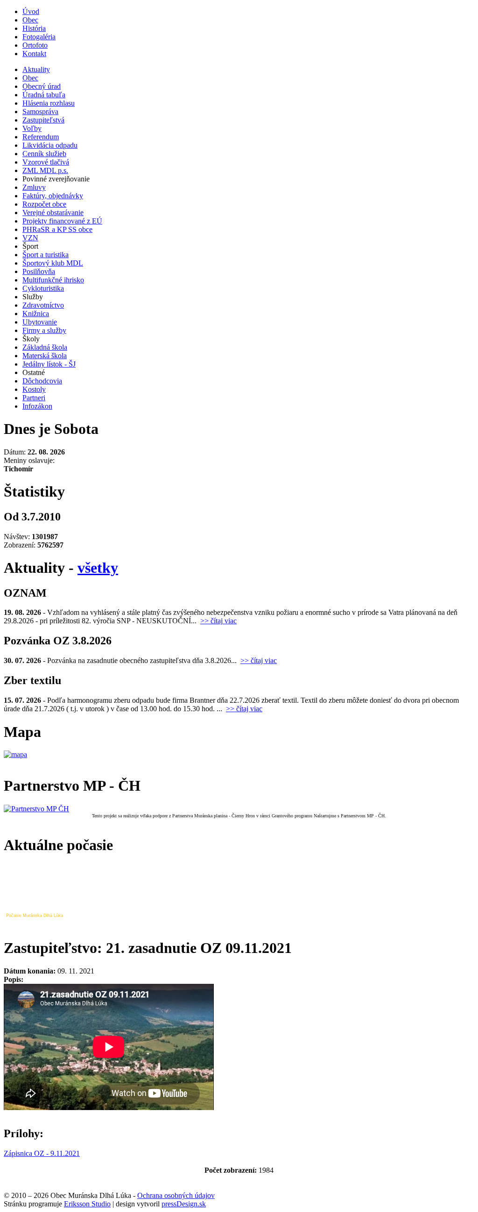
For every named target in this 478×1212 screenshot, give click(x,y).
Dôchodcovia (42, 381)
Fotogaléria (39, 37)
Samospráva (40, 111)
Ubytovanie (39, 322)
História (34, 28)
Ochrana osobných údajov (176, 1195)
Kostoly (34, 389)
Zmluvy (34, 187)
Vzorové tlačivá (45, 162)
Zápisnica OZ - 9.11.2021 (42, 1153)
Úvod (30, 11)
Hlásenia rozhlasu (48, 103)
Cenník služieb (44, 154)
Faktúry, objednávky (52, 196)
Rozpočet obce (44, 204)
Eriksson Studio (87, 1204)
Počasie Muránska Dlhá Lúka (34, 915)
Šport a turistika (45, 255)
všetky (97, 567)
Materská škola (44, 356)
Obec (30, 20)
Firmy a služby (44, 330)
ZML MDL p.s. (45, 170)
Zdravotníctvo (43, 305)
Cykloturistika (43, 288)
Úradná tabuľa (43, 95)
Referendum (40, 137)
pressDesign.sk (184, 1204)
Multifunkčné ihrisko (53, 280)
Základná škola (44, 347)
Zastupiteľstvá (43, 120)
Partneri (33, 398)
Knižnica (35, 313)
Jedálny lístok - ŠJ (49, 364)
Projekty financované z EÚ (62, 221)
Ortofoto (35, 45)
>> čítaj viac (218, 621)
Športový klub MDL (52, 263)
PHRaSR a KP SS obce (57, 229)
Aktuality (36, 69)
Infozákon (37, 406)
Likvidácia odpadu (49, 145)
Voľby (32, 128)
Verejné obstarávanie (53, 212)
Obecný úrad (41, 86)
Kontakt (34, 54)
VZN (30, 238)
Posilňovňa (38, 271)
